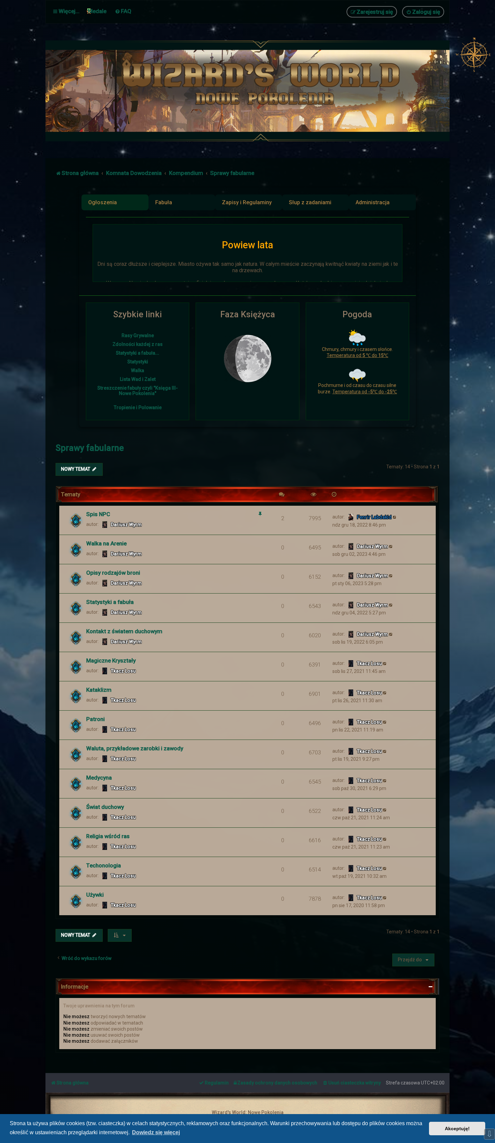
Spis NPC (98, 514)
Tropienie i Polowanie (138, 407)
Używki (95, 894)
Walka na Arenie (106, 543)
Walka (137, 370)
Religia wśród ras (108, 836)
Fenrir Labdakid (374, 517)
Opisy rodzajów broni (113, 572)
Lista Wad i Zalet (138, 379)
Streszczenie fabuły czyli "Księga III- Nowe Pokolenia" (137, 390)
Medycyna (99, 777)
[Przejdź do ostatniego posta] (395, 517)
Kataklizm (98, 689)
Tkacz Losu (123, 671)
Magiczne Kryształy (111, 660)
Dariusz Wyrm (126, 524)
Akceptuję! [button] (457, 1128)
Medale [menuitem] (97, 11)
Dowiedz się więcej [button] (156, 1132)
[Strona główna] (264, 90)
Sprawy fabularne (90, 448)
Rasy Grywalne (138, 335)
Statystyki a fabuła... (137, 353)
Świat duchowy (105, 806)
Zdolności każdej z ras (137, 344)
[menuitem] (123, 11)
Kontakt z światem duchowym (124, 631)
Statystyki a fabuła (110, 602)
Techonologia (103, 865)
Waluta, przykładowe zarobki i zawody (134, 748)
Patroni (95, 719)
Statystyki (137, 361)
